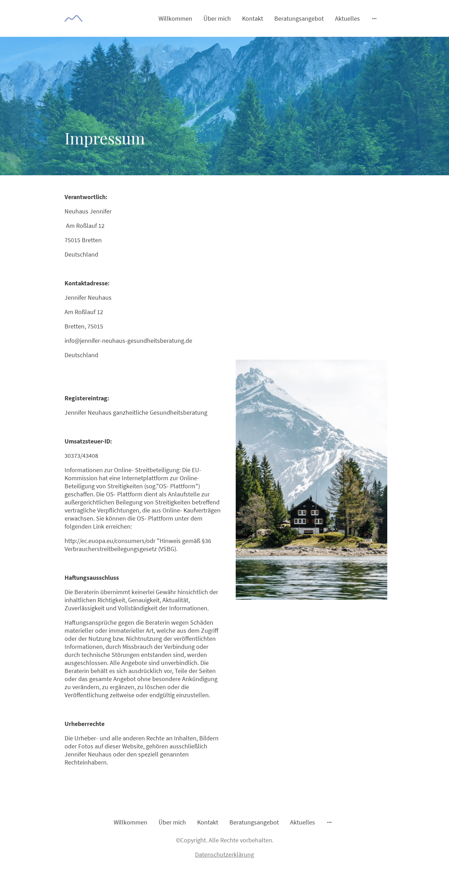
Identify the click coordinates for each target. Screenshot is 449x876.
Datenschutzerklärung (224, 854)
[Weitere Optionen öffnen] (374, 18)
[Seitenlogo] (73, 18)
